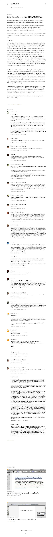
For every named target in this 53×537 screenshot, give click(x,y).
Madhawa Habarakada (16, 212)
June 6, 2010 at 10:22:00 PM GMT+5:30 (18, 309)
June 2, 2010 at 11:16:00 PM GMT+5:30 (18, 160)
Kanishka (13, 138)
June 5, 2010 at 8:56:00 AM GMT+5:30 (18, 274)
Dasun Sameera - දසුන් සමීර (17, 146)
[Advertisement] (26, 453)
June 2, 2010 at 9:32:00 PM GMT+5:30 (18, 134)
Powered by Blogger (28, 530)
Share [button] (8, 102)
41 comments (12, 497)
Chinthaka (13, 225)
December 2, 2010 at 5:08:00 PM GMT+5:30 (19, 363)
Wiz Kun (13, 112)
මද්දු (11, 242)
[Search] (45, 3)
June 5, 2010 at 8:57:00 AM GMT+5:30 (18, 288)
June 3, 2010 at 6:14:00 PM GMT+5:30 (18, 252)
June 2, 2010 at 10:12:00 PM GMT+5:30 (18, 142)
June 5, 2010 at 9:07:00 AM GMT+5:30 (18, 298)
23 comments (12, 521)
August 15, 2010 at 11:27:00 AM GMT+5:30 (19, 335)
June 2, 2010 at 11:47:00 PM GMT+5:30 (18, 208)
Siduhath (13, 256)
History (11, 104)
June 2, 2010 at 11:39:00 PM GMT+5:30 (18, 178)
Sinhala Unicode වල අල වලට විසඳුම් (21, 519)
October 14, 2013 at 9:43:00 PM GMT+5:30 (19, 436)
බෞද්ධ (17, 104)
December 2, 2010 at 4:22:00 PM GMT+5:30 (19, 356)
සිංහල (21, 104)
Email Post (12, 102)
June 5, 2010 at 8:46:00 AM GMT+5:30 (18, 267)
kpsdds (12, 330)
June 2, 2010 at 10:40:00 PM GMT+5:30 (19, 150)
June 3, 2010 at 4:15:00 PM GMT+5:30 (18, 238)
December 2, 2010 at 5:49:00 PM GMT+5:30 (19, 373)
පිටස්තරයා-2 (13, 313)
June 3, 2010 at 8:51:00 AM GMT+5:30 (18, 221)
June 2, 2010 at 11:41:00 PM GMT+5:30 (18, 200)
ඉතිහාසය (14, 104)
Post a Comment (11, 440)
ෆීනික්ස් (15, 4)
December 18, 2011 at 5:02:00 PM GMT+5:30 (19, 420)
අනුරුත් (12, 302)
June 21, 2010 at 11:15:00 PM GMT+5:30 (18, 326)
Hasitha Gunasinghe (16, 164)
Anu (12, 154)
